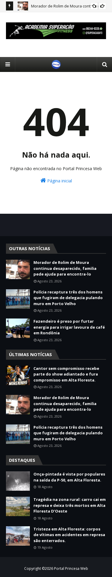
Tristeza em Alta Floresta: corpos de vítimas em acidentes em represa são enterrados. (69, 534)
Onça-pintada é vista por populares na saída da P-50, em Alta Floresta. (69, 477)
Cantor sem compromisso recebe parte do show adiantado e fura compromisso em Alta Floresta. (66, 374)
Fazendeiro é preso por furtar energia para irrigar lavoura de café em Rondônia (69, 327)
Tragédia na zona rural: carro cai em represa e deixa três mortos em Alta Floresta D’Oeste (69, 505)
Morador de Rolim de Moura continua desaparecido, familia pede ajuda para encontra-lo (64, 268)
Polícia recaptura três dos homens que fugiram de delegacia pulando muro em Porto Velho (68, 297)
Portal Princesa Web (71, 568)
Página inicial (59, 181)
